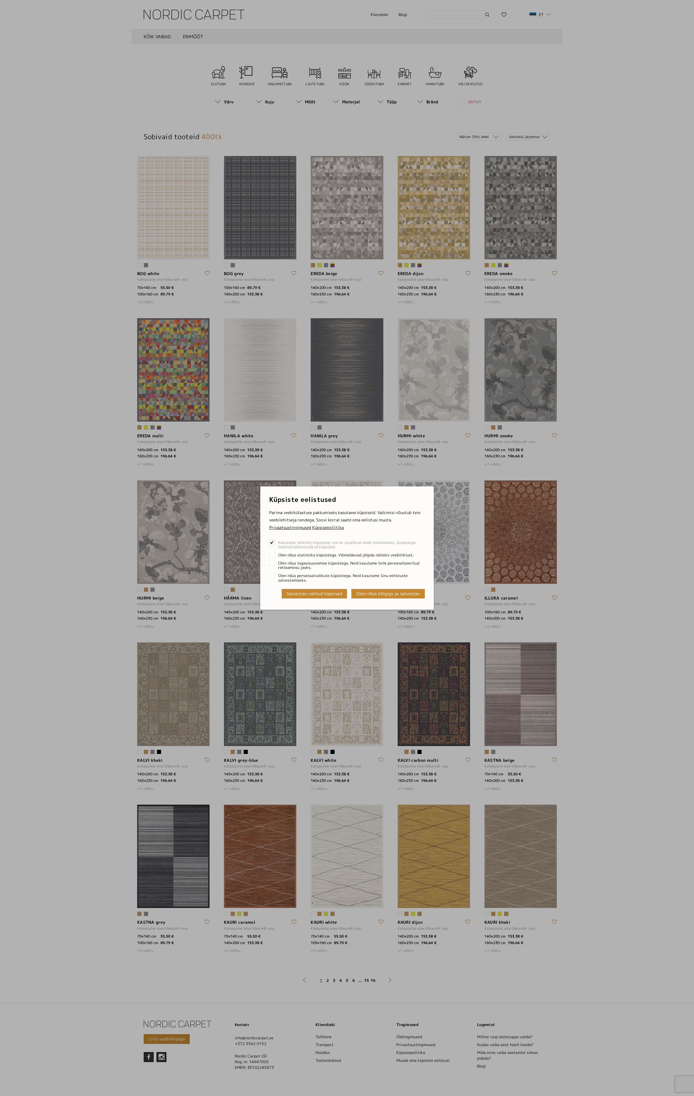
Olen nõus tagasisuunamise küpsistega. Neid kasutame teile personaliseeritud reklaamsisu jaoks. (348, 565)
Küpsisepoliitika (328, 527)
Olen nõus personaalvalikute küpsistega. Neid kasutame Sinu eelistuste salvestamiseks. (343, 577)
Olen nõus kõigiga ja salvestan (388, 594)
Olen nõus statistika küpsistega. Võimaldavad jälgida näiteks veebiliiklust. (346, 554)
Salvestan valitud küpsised (314, 594)
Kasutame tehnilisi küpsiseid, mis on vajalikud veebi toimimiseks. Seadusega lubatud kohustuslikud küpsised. (347, 544)
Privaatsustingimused (290, 527)
